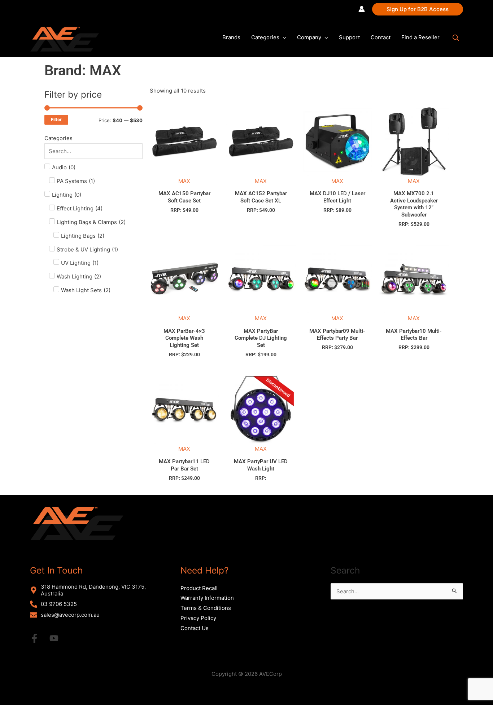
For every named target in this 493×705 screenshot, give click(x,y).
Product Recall (199, 588)
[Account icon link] (361, 9)
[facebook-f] (39, 638)
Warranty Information (207, 597)
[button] (417, 9)
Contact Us (194, 628)
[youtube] (58, 638)
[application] (282, 37)
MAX (184, 181)
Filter (56, 119)
